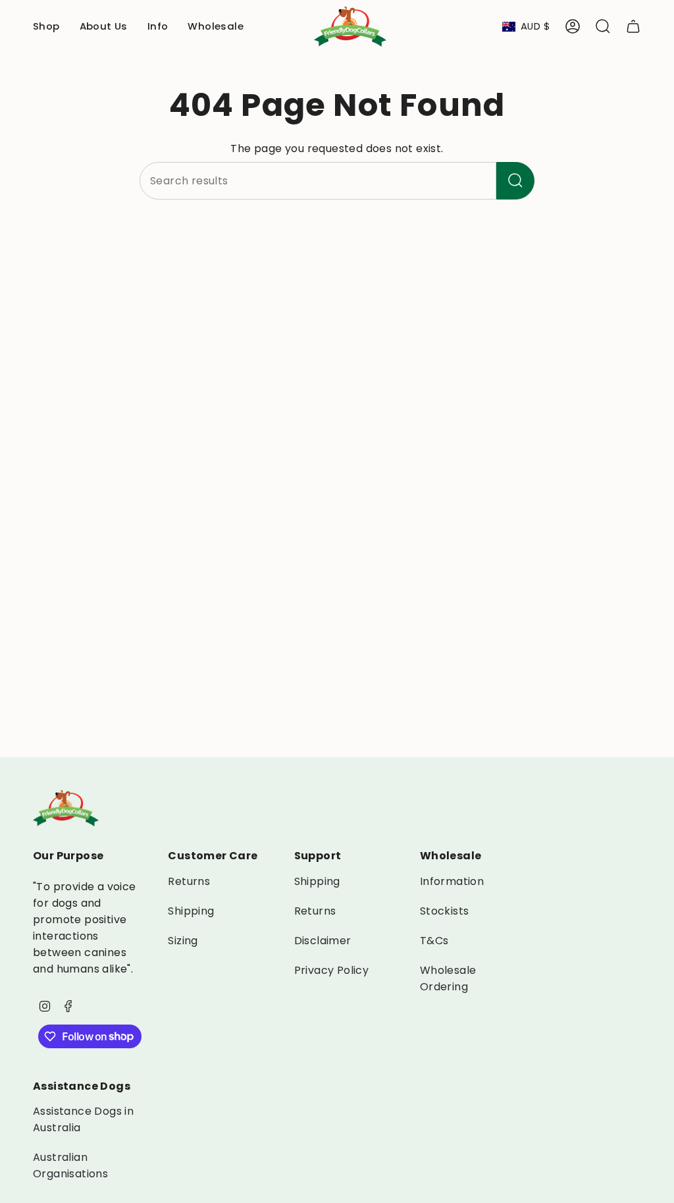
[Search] (515, 181)
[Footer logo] (66, 808)
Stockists (444, 911)
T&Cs (434, 940)
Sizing (182, 940)
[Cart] (633, 26)
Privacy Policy (331, 970)
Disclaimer (322, 940)
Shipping (191, 911)
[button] (46, 27)
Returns (189, 881)
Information (452, 881)
